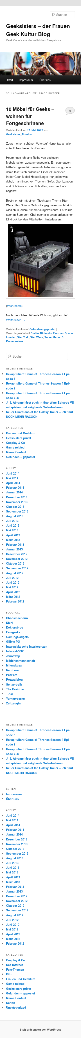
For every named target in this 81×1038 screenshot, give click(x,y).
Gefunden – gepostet (20, 457)
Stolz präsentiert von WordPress (40, 1029)
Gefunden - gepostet (42, 329)
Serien (10, 1003)
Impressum (26, 80)
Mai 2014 (12, 478)
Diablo (35, 333)
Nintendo (46, 333)
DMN (9, 622)
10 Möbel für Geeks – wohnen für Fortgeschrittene (30, 116)
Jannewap (13, 656)
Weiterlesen (15, 320)
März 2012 (13, 596)
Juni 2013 (12, 525)
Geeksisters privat (18, 438)
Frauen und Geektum (20, 433)
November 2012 (16, 558)
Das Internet (14, 965)
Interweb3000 (15, 651)
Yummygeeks (15, 698)
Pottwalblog (14, 679)
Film (9, 974)
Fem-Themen (15, 969)
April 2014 (13, 483)
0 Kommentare (70, 111)
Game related (15, 447)
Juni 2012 (12, 582)
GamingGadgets (17, 637)
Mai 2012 (12, 587)
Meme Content (16, 452)
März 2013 (13, 540)
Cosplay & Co (15, 442)
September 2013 (17, 511)
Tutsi (9, 694)
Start (10, 80)
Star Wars (36, 337)
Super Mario (52, 337)
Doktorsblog (14, 627)
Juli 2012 (12, 578)
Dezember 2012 (16, 554)
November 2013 (16, 502)
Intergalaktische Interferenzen (26, 646)
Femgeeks (13, 632)
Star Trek (23, 337)
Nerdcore (12, 670)
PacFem (11, 675)
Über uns (45, 80)
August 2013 (14, 516)
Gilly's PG (13, 641)
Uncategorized (16, 1007)
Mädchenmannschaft (20, 660)
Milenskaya (14, 665)
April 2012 (13, 592)
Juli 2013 (12, 521)
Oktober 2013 (15, 506)
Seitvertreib (14, 684)
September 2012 (17, 568)
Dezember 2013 (16, 497)
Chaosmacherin (17, 618)
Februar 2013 (15, 544)
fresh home (14, 305)
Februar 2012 (15, 601)
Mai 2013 (12, 530)
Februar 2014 (15, 487)
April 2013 (13, 535)
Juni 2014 (12, 473)
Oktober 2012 (15, 563)
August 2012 (14, 573)
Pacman (58, 333)
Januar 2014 (14, 492)
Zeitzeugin (13, 703)
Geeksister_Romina (19, 134)
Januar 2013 (14, 549)
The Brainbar (15, 689)
